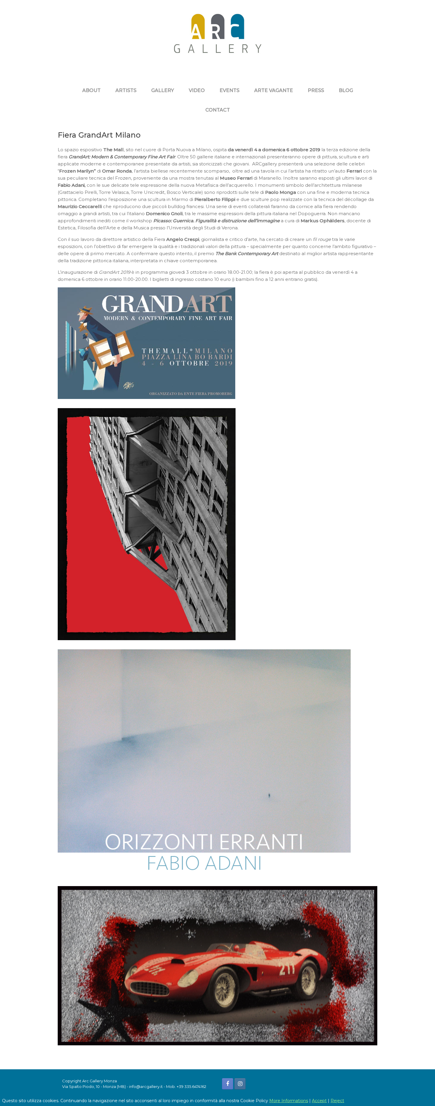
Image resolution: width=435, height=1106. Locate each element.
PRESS (316, 90)
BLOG (346, 90)
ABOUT (91, 90)
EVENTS (229, 90)
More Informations (288, 1100)
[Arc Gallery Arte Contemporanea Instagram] (240, 1083)
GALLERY (162, 90)
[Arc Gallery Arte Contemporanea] (217, 37)
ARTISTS (125, 90)
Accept (319, 1100)
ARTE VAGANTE (273, 90)
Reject (337, 1100)
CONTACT (217, 110)
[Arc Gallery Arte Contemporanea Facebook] (227, 1083)
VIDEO (197, 90)
